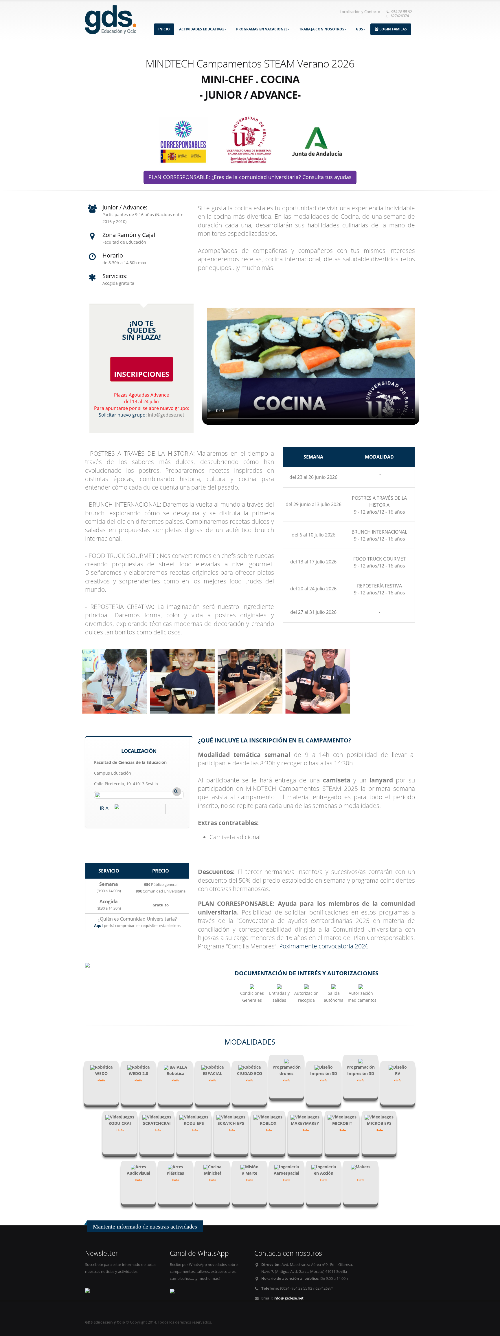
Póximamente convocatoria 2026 (324, 946)
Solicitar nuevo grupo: (123, 415)
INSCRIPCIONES (141, 374)
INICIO (164, 29)
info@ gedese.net (289, 1298)
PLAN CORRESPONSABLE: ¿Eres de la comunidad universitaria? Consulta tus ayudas (250, 177)
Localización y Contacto (360, 11)
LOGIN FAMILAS (392, 29)
